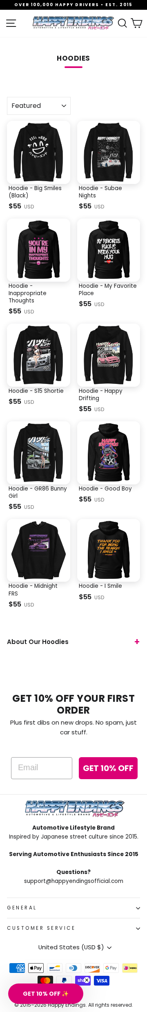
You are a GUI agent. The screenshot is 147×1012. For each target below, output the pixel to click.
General (22, 908)
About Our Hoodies (38, 641)
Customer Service (41, 928)
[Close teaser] (87, 980)
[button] (45, 994)
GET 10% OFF (108, 768)
